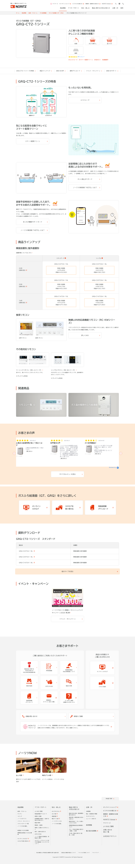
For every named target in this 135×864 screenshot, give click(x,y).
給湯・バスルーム (33, 12)
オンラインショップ (109, 807)
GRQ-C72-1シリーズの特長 (25, 70)
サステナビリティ (90, 816)
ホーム (17, 12)
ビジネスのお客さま (109, 810)
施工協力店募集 (91, 831)
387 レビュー (81, 56)
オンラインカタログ (22, 838)
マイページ (55, 3)
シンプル (98, 258)
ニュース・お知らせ (91, 818)
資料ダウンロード (75, 70)
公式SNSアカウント (110, 836)
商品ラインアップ (45, 70)
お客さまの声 (60, 70)
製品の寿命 (37, 822)
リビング (20, 816)
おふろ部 (54, 813)
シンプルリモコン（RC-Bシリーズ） (63, 370)
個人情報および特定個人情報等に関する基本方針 (47, 852)
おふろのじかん (56, 811)
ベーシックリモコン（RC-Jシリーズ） (29, 370)
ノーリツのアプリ (22, 818)
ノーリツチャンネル (57, 821)
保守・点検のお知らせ (40, 831)
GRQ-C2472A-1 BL (26, 551)
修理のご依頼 (38, 816)
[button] (14, 453)
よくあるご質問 (38, 811)
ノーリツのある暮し (22, 826)
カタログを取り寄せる (23, 841)
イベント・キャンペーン (93, 70)
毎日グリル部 (55, 818)
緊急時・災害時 (38, 825)
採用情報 (89, 825)
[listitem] (30, 449)
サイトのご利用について (84, 852)
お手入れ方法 (38, 834)
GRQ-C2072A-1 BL (26, 557)
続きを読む (97, 461)
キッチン (20, 813)
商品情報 (24, 12)
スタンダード (60, 258)
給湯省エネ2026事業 (23, 830)
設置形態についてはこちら (24, 252)
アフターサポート (40, 807)
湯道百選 (54, 816)
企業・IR (89, 807)
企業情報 (88, 811)
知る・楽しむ (56, 807)
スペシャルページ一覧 (23, 823)
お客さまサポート (111, 70)
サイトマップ (95, 852)
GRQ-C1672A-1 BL (26, 562)
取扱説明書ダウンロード (41, 813)
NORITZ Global (109, 819)
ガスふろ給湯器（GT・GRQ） (56, 12)
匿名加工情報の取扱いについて (69, 852)
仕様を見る (22, 270)
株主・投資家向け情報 (91, 813)
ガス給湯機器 (43, 12)
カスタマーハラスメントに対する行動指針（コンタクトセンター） (42, 842)
